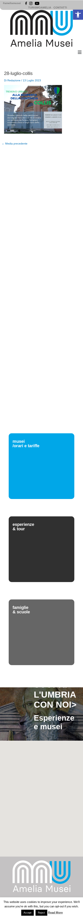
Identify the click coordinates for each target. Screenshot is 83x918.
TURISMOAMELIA (39, 7)
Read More (55, 912)
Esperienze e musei (54, 722)
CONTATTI (60, 7)
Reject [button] (41, 912)
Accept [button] (27, 912)
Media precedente (14, 143)
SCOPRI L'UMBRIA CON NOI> (55, 695)
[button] (78, 15)
